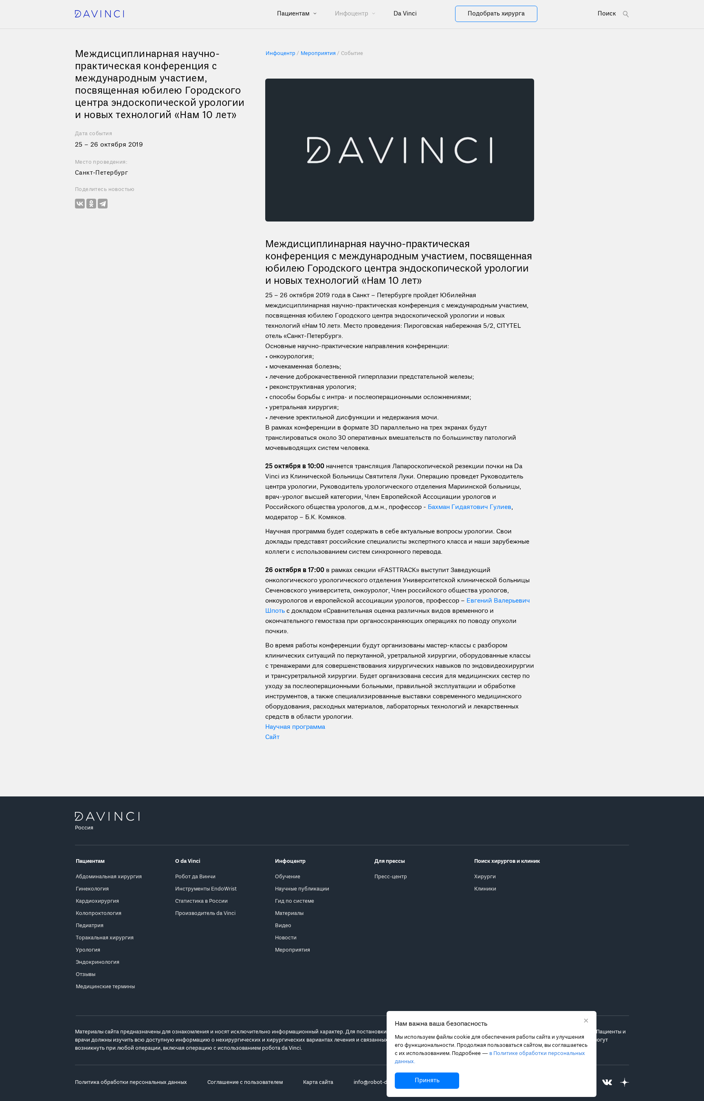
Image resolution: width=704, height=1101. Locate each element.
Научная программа (295, 727)
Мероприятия (292, 950)
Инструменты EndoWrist (206, 889)
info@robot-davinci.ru (381, 1082)
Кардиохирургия (97, 901)
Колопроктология (98, 913)
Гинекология (92, 889)
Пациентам (294, 14)
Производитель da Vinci (205, 913)
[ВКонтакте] (80, 203)
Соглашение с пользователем (245, 1082)
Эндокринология (97, 962)
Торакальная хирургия (105, 937)
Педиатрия (89, 925)
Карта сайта (318, 1082)
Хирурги (485, 876)
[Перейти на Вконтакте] (607, 1082)
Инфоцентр (352, 14)
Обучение (287, 876)
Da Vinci (405, 14)
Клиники (485, 889)
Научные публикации (302, 889)
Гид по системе (294, 901)
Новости (286, 937)
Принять (427, 1081)
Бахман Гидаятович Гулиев (469, 507)
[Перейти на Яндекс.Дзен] (624, 1082)
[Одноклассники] (91, 203)
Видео (283, 925)
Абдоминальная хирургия (109, 876)
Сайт (272, 737)
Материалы (289, 913)
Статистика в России (201, 901)
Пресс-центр (390, 876)
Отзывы (85, 974)
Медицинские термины (105, 986)
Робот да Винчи (195, 876)
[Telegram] (103, 203)
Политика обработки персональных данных (131, 1082)
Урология (88, 950)
